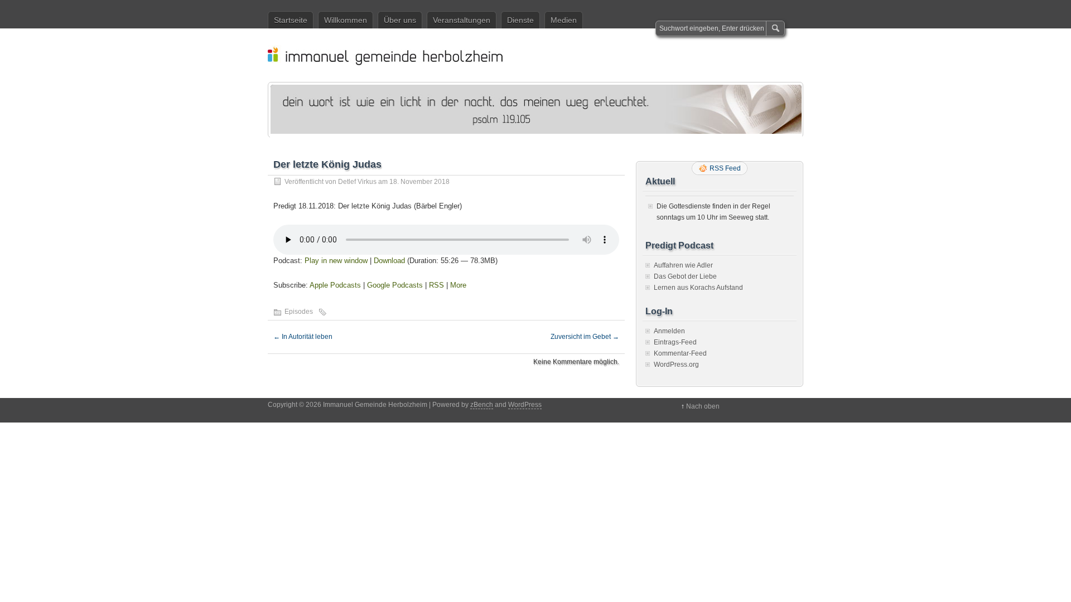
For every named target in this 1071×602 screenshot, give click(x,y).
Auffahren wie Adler (683, 265)
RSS (436, 285)
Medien (564, 20)
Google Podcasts (395, 285)
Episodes (298, 311)
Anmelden (669, 331)
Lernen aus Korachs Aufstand (698, 288)
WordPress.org (676, 364)
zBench (481, 405)
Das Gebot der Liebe (685, 276)
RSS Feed (725, 168)
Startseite (290, 20)
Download (389, 260)
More (458, 285)
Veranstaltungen (461, 20)
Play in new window (336, 260)
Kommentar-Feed (680, 353)
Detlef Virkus (357, 182)
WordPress (525, 405)
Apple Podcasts (335, 285)
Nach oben (703, 406)
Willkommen (345, 20)
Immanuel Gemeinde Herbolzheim (541, 55)
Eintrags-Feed (675, 342)
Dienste (520, 20)
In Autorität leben (302, 337)
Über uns (400, 20)
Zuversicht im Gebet (585, 337)
